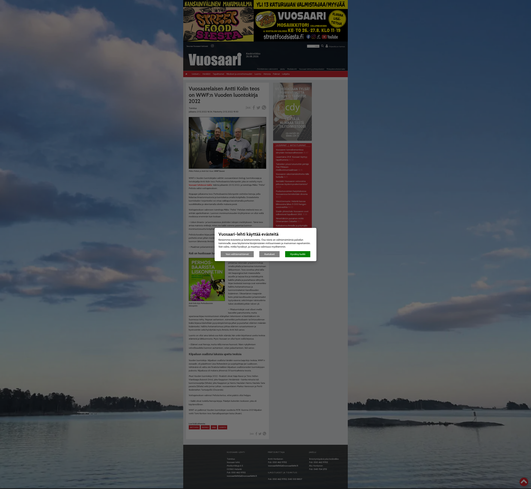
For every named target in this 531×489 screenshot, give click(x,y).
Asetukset (269, 254)
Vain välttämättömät (237, 254)
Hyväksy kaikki (297, 254)
